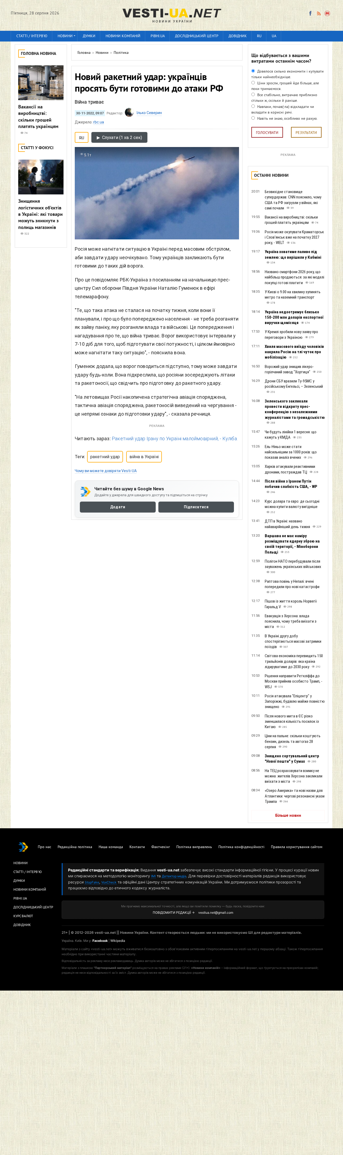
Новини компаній (123, 36)
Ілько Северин (149, 113)
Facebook (100, 941)
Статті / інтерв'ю (31, 36)
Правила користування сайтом (296, 847)
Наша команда (111, 847)
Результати (306, 133)
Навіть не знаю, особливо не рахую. (287, 118)
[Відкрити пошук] (327, 13)
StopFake (92, 882)
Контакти (137, 847)
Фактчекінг (160, 847)
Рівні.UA (158, 36)
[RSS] (319, 13)
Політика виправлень (194, 847)
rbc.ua (98, 122)
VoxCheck (109, 882)
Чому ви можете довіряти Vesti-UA (106, 471)
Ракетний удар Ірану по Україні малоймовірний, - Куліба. (175, 438)
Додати (117, 507)
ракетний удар (105, 456)
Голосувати (267, 133)
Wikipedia (117, 941)
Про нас (44, 847)
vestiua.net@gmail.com (215, 913)
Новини (65, 36)
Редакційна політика (75, 847)
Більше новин (288, 815)
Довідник (238, 36)
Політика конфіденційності (241, 847)
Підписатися (196, 507)
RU (259, 36)
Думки (89, 36)
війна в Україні (144, 456)
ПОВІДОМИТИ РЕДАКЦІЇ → (174, 913)
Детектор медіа (174, 876)
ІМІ (153, 876)
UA (274, 36)
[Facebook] (310, 13)
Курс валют (23, 916)
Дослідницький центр (196, 36)
